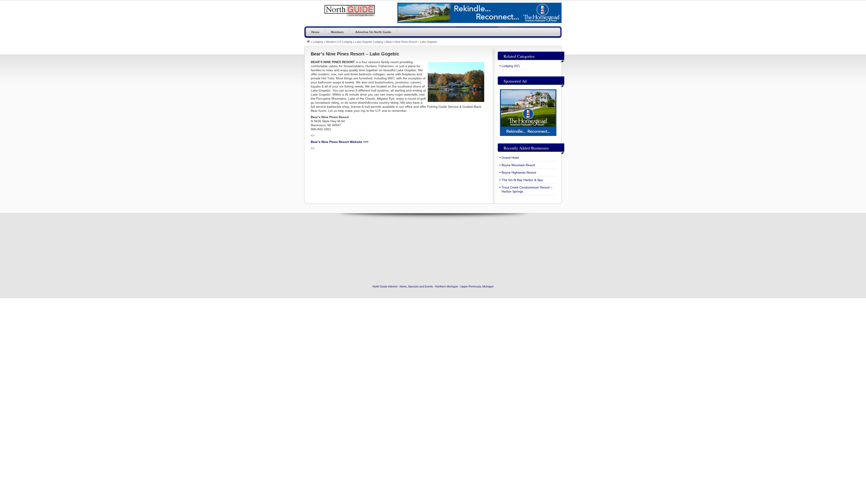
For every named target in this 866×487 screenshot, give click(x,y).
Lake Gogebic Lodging (369, 42)
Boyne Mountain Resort (518, 165)
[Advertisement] (433, 250)
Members (337, 32)
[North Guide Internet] (308, 42)
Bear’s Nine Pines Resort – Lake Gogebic (355, 53)
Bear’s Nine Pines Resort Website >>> (340, 142)
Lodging (318, 42)
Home (315, 32)
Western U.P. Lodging (339, 42)
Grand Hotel (510, 157)
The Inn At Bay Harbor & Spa (522, 180)
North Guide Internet (349, 10)
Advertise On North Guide (373, 32)
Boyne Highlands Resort (519, 172)
